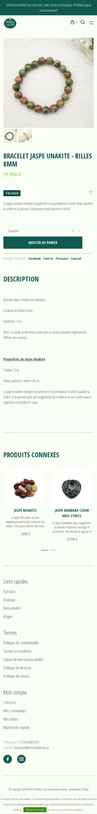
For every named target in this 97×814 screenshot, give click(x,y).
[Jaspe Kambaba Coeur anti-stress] (72, 488)
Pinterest (62, 258)
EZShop (85, 789)
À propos (9, 591)
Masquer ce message (35, 810)
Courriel (76, 258)
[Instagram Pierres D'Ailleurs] (21, 759)
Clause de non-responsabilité (23, 659)
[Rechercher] (83, 22)
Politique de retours (16, 676)
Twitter (48, 258)
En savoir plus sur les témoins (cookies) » (66, 810)
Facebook (34, 258)
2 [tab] (54, 550)
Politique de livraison (17, 667)
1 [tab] (46, 550)
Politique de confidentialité (21, 642)
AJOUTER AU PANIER (42, 242)
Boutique (9, 599)
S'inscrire (9, 702)
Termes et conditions (17, 651)
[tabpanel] (48, 83)
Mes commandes (15, 710)
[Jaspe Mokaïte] (25, 488)
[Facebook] (7, 759)
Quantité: (13, 230)
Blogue (7, 616)
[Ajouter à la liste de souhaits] (90, 192)
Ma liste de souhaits (16, 727)
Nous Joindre (12, 608)
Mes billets (10, 719)
